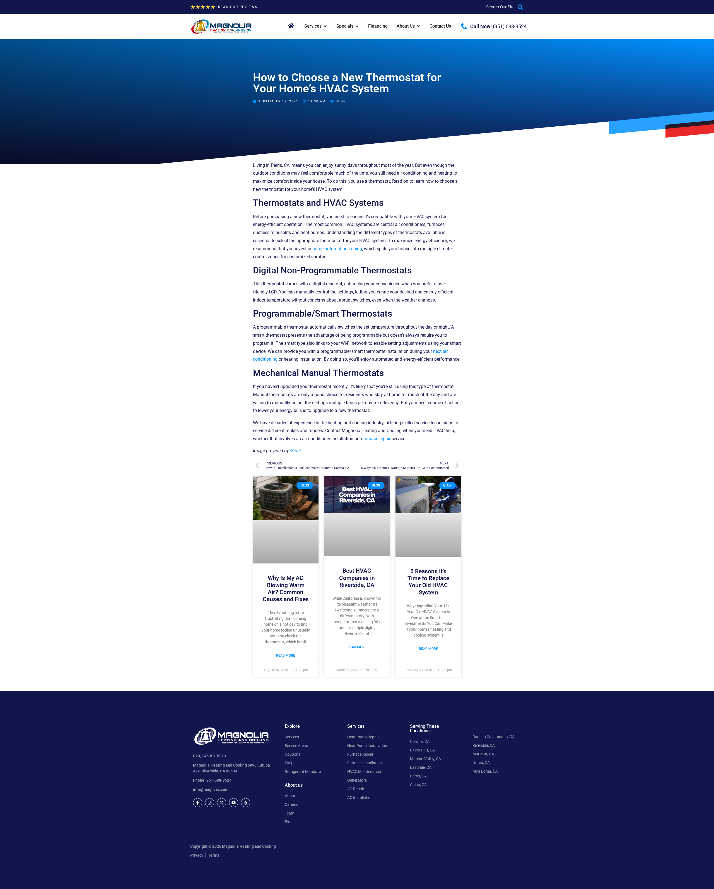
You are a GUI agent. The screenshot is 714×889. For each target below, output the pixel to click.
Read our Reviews (237, 7)
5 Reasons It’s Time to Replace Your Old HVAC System (428, 582)
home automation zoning (337, 248)
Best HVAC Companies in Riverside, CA (357, 577)
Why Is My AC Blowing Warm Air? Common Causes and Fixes (286, 589)
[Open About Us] (418, 26)
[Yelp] (245, 802)
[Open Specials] (357, 26)
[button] (520, 7)
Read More (285, 655)
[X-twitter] (221, 802)
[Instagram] (209, 802)
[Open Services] (325, 26)
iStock (296, 450)
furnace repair (376, 438)
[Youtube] (233, 802)
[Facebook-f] (197, 802)
